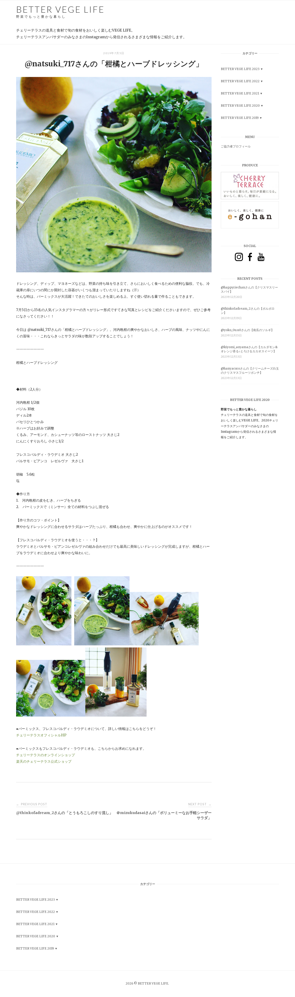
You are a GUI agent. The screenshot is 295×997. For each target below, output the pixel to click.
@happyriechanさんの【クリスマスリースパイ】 (249, 289)
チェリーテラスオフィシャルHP (41, 735)
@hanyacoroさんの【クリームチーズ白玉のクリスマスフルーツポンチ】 (250, 371)
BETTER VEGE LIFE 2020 (240, 106)
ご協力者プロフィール (236, 146)
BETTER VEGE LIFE (60, 11)
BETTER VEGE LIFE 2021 (240, 93)
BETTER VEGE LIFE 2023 (240, 69)
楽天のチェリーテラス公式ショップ (43, 761)
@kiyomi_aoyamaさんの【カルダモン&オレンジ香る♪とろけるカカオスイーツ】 (249, 349)
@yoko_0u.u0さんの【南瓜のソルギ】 (247, 330)
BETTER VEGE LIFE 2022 (240, 81)
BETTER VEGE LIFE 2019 (240, 118)
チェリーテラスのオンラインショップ (45, 755)
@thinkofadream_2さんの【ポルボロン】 (247, 311)
